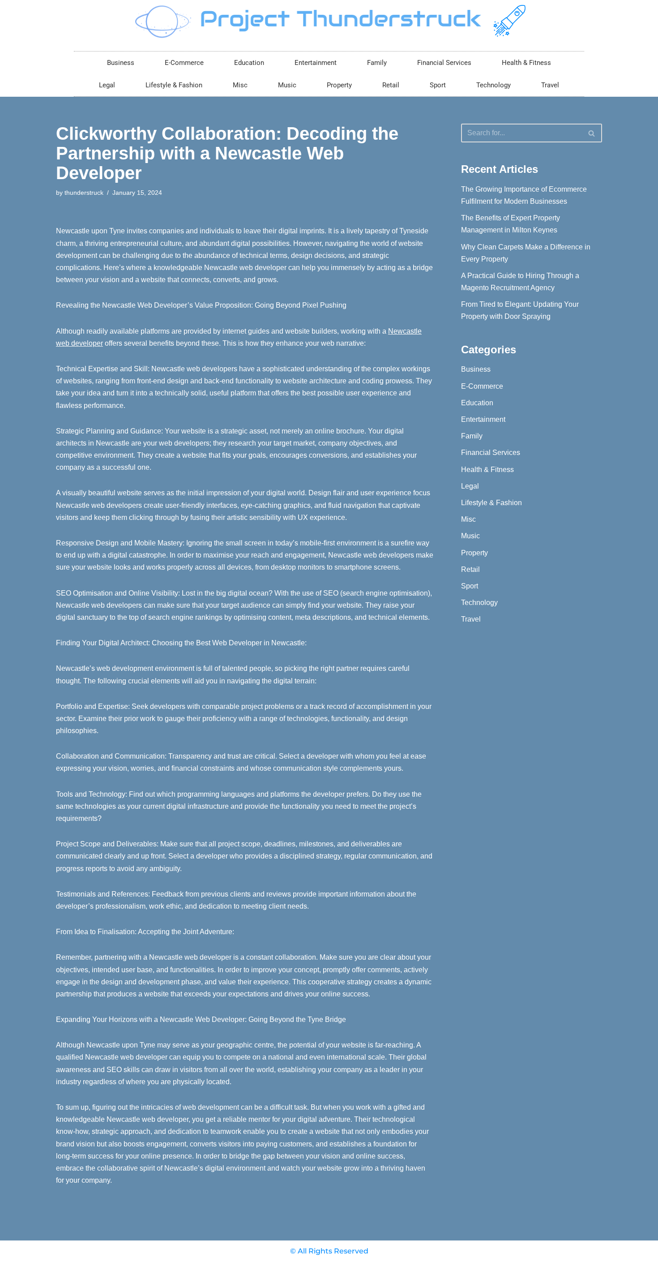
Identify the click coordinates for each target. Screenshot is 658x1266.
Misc (240, 85)
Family (377, 63)
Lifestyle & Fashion (173, 85)
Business (120, 63)
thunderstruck (83, 192)
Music (287, 85)
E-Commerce (184, 63)
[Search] (592, 133)
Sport (438, 85)
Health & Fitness (526, 63)
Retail (390, 85)
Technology (493, 85)
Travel (550, 85)
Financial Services (444, 63)
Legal (107, 85)
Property (339, 85)
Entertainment (316, 63)
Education (249, 63)
